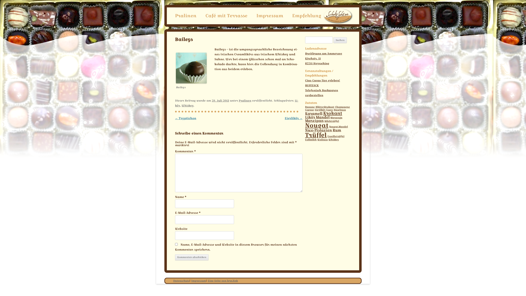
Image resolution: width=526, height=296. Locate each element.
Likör (310, 117)
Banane (310, 107)
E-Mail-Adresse (188, 213)
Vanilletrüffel (336, 136)
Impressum (269, 16)
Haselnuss (340, 109)
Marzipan (314, 120)
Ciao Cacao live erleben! (322, 80)
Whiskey (188, 105)
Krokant (332, 113)
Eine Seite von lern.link (223, 280)
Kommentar (185, 151)
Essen (329, 109)
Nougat (316, 125)
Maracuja (336, 117)
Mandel (323, 117)
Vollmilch (311, 139)
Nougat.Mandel (338, 126)
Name (180, 197)
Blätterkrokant (325, 107)
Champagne (342, 107)
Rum (337, 130)
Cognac (309, 109)
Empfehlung (306, 16)
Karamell (313, 113)
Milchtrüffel (331, 121)
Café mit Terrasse (226, 16)
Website (181, 229)
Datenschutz (181, 280)
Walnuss (322, 139)
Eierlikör (293, 118)
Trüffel (316, 135)
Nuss (309, 130)
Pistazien (323, 130)
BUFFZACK (312, 85)
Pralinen (185, 16)
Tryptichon (185, 118)
